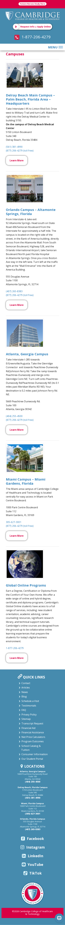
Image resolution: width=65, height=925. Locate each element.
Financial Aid (28, 728)
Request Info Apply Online (35, 26)
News (24, 692)
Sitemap (26, 719)
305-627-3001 (13, 522)
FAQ (23, 710)
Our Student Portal (32, 758)
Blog (24, 696)
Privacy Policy (29, 714)
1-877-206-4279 (35, 36)
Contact (25, 683)
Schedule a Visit (30, 701)
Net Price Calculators (33, 737)
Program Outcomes (32, 741)
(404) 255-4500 (14, 416)
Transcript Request (32, 723)
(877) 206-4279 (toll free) (20, 150)
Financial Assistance (32, 732)
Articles (25, 687)
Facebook (35, 838)
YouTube (35, 864)
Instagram (35, 847)
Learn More (17, 160)
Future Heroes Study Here (32, 4)
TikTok (35, 873)
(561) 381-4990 (14, 146)
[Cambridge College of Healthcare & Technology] (32, 15)
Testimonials (28, 705)
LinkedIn (35, 855)
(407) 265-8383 (14, 291)
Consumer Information (34, 754)
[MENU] (60, 47)
